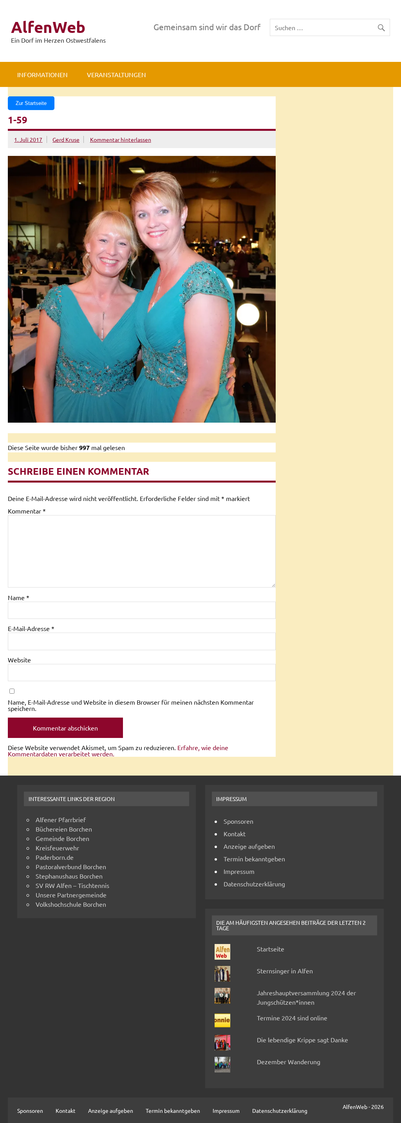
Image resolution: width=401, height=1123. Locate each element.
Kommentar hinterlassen (120, 139)
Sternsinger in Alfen (285, 971)
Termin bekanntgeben (254, 859)
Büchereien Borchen (64, 829)
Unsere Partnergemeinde (71, 895)
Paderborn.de (55, 857)
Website (19, 659)
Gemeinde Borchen (62, 838)
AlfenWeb (48, 26)
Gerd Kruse (65, 139)
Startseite (270, 949)
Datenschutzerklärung (254, 884)
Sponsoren (238, 821)
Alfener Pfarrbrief (61, 819)
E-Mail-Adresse (31, 628)
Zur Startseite (31, 103)
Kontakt (235, 833)
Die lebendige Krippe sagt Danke (302, 1039)
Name (18, 597)
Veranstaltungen (116, 74)
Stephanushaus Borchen (69, 876)
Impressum (239, 871)
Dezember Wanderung (288, 1061)
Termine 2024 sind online (292, 1018)
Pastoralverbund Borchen (71, 866)
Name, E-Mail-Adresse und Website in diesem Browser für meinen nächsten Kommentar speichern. (131, 705)
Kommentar (27, 511)
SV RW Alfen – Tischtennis (72, 885)
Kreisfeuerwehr (57, 848)
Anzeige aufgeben (249, 846)
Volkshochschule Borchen (71, 904)
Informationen (42, 74)
